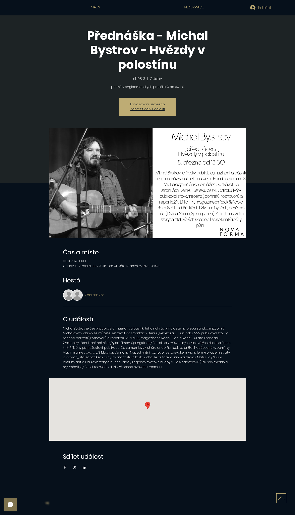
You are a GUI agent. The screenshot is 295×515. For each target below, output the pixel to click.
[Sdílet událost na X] (75, 467)
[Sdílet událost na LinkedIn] (84, 467)
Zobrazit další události (147, 109)
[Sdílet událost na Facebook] (65, 467)
